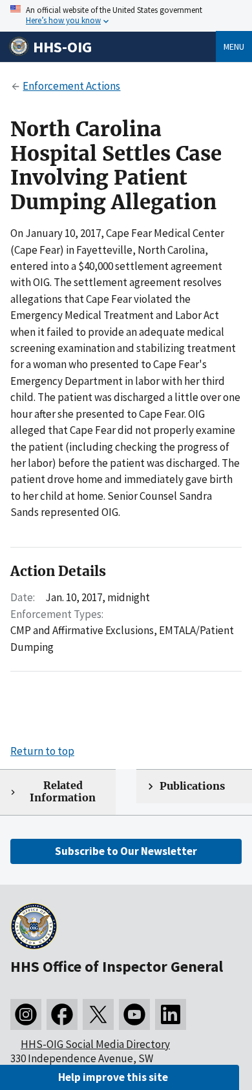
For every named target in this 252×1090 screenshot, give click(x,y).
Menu (234, 46)
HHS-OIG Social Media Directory (95, 1044)
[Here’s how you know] (126, 16)
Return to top (42, 751)
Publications (192, 786)
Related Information (63, 791)
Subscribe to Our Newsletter (126, 851)
